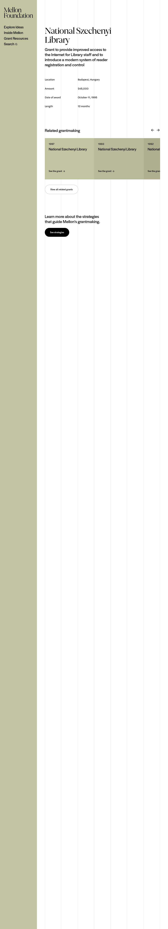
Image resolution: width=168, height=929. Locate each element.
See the (55, 171)
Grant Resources (16, 38)
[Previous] (153, 130)
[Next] (158, 130)
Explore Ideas (14, 27)
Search (9, 44)
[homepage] (18, 12)
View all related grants (61, 189)
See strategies (57, 232)
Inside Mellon (13, 32)
